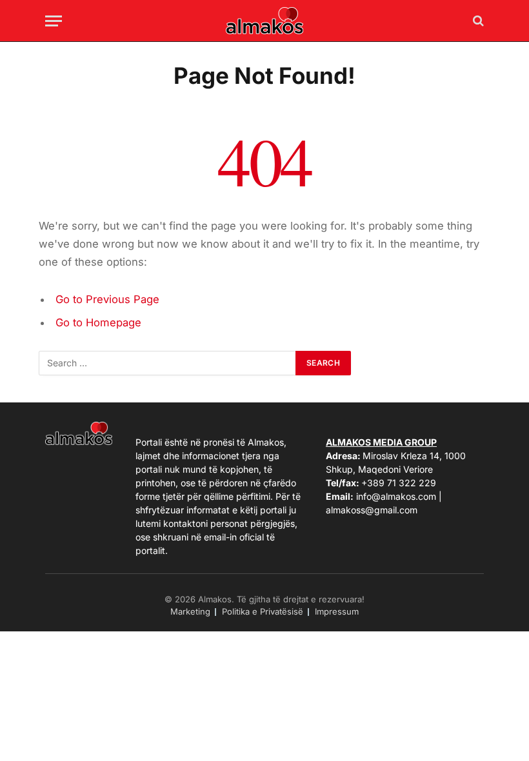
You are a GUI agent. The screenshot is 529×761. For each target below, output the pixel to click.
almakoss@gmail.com (371, 509)
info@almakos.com (396, 496)
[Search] (477, 20)
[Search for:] (168, 363)
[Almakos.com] (264, 21)
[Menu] (53, 20)
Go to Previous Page (107, 299)
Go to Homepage (98, 322)
